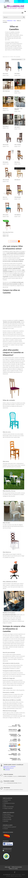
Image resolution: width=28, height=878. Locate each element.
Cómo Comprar (7, 814)
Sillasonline (9, 20)
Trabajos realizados (8, 808)
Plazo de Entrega (7, 819)
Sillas (14, 20)
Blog (5, 805)
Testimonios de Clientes (9, 803)
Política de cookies (13, 868)
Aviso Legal (7, 867)
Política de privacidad (9, 806)
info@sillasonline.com (9, 768)
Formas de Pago (7, 817)
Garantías (6, 821)
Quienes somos (7, 800)
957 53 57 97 (7, 766)
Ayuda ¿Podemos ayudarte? (10, 827)
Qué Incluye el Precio (8, 816)
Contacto (6, 801)
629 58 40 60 (12, 766)
